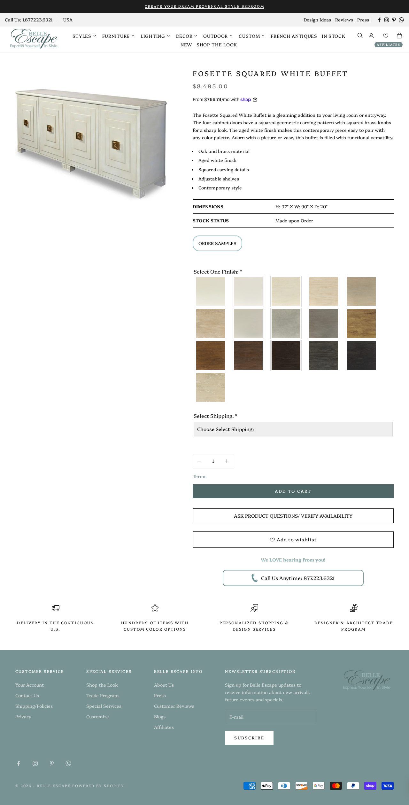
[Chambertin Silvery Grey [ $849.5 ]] (286, 323)
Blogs (160, 716)
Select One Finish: (218, 271)
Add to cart (293, 491)
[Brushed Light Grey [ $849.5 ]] (248, 323)
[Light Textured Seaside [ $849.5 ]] (286, 291)
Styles (82, 36)
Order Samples (217, 243)
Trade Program (102, 695)
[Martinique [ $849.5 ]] (211, 323)
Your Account (29, 684)
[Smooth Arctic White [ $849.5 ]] (211, 291)
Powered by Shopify (98, 785)
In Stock (333, 36)
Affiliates (388, 44)
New (186, 44)
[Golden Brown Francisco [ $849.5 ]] (361, 323)
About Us (164, 684)
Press (363, 19)
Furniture (116, 36)
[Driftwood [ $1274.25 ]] (361, 291)
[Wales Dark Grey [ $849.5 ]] (324, 323)
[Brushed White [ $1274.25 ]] (248, 291)
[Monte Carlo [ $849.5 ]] (211, 387)
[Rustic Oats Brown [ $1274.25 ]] (248, 355)
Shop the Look (217, 44)
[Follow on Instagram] (387, 20)
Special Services (103, 706)
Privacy (23, 716)
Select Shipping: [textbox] (215, 415)
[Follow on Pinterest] (394, 20)
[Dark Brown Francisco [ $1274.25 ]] (211, 355)
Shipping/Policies (34, 706)
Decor (184, 36)
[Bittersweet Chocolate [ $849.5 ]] (286, 355)
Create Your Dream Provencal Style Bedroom (204, 6)
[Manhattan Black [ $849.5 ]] (361, 355)
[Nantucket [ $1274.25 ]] (324, 291)
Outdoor (215, 36)
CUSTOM (249, 36)
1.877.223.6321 (37, 19)
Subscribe (249, 737)
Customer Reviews (174, 706)
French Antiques (294, 36)
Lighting (153, 36)
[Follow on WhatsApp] (401, 20)
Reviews (344, 19)
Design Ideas (317, 19)
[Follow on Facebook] (379, 20)
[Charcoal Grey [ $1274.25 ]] (324, 355)
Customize (97, 716)
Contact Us (27, 695)
